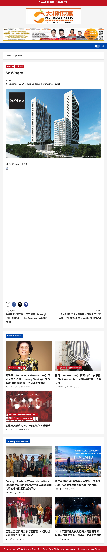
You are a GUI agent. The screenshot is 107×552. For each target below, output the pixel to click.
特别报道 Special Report (27, 414)
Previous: (26, 316)
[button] (6, 46)
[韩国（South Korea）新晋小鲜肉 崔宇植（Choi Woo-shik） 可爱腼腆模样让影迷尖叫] (78, 356)
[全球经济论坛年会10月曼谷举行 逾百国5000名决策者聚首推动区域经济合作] (78, 461)
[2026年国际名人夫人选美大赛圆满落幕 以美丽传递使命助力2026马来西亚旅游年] (78, 512)
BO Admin (9, 387)
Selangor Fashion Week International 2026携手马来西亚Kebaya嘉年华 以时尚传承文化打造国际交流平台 (29, 485)
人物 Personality (74, 368)
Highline (10, 66)
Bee (7, 492)
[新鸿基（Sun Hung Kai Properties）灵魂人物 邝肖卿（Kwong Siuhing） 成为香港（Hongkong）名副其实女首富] (29, 356)
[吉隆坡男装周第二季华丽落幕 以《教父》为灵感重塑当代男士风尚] (29, 512)
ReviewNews (84, 549)
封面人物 (21, 368)
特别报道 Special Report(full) (20, 418)
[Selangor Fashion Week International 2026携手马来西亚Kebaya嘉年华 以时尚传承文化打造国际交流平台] (29, 461)
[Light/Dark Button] (97, 46)
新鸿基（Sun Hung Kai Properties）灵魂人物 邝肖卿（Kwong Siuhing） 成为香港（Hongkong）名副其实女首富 (28, 379)
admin (9, 80)
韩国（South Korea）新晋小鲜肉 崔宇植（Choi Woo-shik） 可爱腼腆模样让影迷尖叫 (78, 379)
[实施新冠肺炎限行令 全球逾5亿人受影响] (29, 406)
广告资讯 (19, 66)
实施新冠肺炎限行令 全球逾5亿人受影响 (28, 425)
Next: (80, 314)
